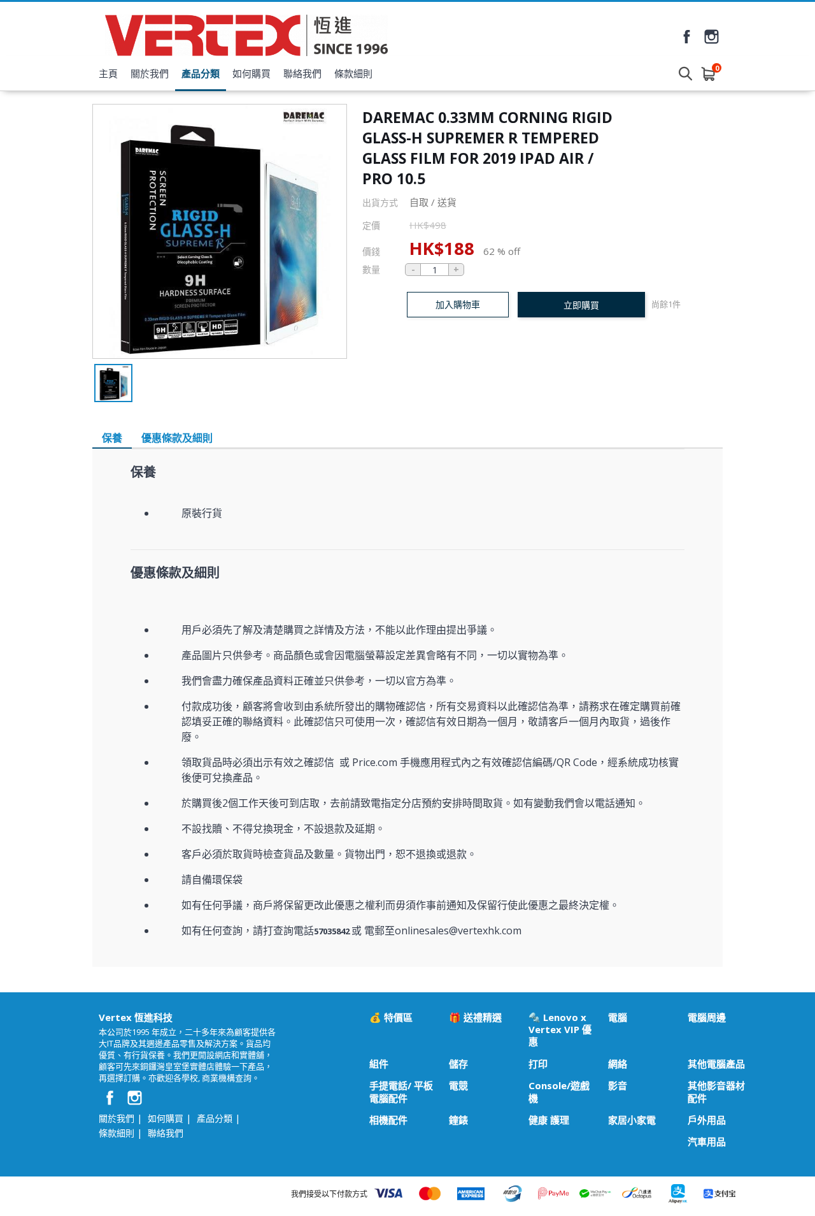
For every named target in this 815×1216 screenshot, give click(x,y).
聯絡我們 (302, 73)
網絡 (617, 1064)
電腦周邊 (707, 1017)
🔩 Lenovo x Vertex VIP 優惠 (560, 1029)
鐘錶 (458, 1120)
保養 (112, 438)
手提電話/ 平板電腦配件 (401, 1092)
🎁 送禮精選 (475, 1017)
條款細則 (353, 73)
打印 (538, 1064)
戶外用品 (707, 1120)
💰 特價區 (391, 1017)
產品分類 (200, 73)
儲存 (458, 1064)
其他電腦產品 (716, 1064)
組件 (378, 1064)
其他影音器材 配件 (716, 1092)
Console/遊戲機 (559, 1092)
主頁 (108, 73)
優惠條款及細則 (177, 438)
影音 (617, 1086)
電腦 (617, 1017)
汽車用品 (707, 1142)
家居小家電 (632, 1120)
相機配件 (388, 1120)
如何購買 (251, 73)
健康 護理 (548, 1120)
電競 (458, 1086)
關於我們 (150, 73)
